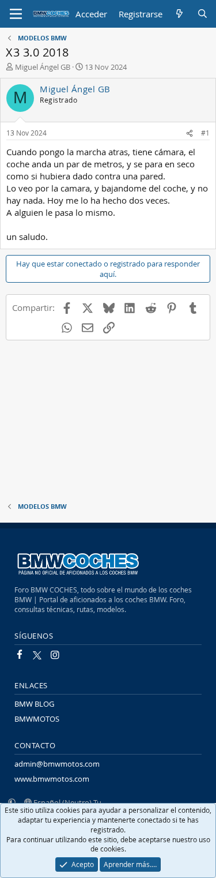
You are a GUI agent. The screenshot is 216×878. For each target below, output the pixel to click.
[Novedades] (179, 14)
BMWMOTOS (36, 719)
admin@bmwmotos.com (57, 764)
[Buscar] (202, 14)
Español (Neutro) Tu (66, 802)
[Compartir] (189, 133)
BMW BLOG (34, 704)
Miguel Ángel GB (42, 67)
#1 (205, 132)
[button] (12, 802)
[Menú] (15, 14)
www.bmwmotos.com (51, 779)
